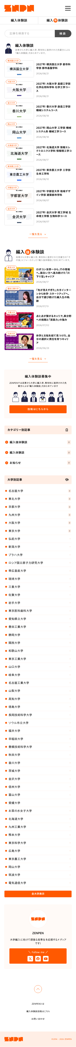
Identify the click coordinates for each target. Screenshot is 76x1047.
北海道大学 (12, 145)
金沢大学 (11, 209)
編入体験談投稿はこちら (38, 1011)
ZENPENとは (38, 1003)
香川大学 (11, 103)
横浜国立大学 (13, 61)
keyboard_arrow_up (38, 989)
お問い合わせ (38, 1019)
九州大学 (11, 333)
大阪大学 (11, 82)
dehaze (68, 8)
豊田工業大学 (13, 288)
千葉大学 (11, 312)
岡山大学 (11, 124)
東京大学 (11, 267)
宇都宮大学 (12, 187)
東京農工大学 (13, 166)
